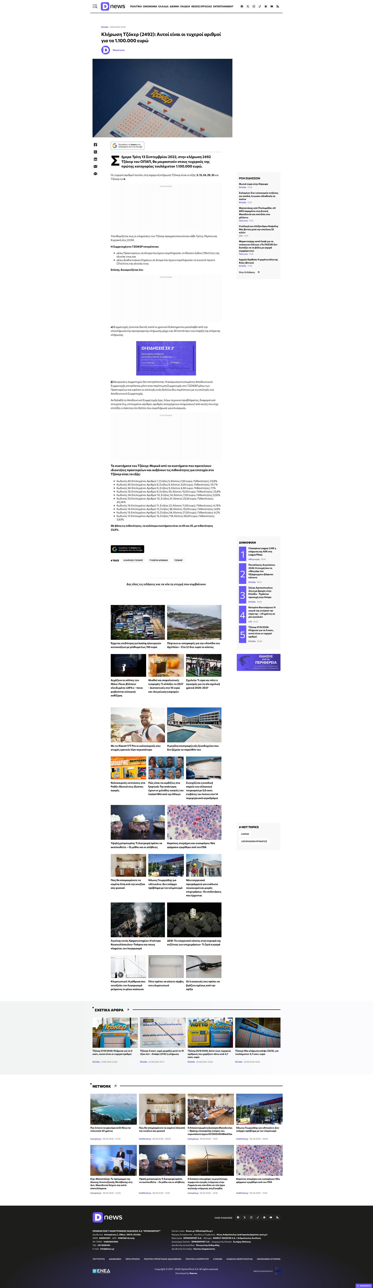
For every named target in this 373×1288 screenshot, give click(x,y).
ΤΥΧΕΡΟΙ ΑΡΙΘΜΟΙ (158, 560)
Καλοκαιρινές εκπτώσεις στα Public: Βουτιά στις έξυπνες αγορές (128, 786)
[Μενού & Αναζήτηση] (95, 6)
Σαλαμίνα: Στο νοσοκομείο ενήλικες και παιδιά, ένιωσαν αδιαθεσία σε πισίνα (258, 195)
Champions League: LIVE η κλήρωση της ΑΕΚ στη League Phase (262, 551)
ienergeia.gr (95, 1139)
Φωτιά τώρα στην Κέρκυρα (253, 184)
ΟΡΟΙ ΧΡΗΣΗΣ (133, 1259)
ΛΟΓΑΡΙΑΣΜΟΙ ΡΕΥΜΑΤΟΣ (254, 841)
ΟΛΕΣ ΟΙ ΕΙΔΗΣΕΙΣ (223, 1218)
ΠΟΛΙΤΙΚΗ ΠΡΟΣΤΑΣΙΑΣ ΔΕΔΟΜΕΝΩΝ (162, 1259)
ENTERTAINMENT (223, 6)
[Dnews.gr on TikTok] (259, 6)
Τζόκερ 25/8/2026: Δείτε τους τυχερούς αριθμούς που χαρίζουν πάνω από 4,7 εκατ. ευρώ (209, 1053)
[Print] (95, 174)
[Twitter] (95, 152)
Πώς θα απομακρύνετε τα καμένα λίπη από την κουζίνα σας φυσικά (128, 883)
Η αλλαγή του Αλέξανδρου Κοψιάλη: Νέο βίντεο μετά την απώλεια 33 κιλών (258, 229)
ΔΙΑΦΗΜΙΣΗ (115, 1259)
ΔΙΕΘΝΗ (174, 6)
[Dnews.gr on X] (248, 6)
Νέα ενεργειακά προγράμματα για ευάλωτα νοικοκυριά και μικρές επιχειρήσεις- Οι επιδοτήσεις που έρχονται (203, 887)
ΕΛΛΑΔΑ (163, 6)
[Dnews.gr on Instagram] (253, 6)
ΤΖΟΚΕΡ (178, 560)
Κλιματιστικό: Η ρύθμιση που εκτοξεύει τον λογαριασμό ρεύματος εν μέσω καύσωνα (128, 985)
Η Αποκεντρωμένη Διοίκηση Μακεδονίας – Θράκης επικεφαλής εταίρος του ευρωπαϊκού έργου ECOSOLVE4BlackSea (210, 1130)
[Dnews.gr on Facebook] (242, 6)
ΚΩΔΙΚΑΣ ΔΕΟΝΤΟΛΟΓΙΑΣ (240, 1259)
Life (241, 235)
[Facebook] (95, 145)
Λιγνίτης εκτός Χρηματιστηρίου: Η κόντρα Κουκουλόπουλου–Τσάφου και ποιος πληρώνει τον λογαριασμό (136, 944)
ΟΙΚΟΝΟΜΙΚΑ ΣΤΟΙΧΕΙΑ (268, 1259)
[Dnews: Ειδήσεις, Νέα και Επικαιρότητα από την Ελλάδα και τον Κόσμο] (113, 6)
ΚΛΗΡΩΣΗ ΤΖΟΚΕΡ (133, 560)
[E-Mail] (95, 166)
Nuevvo (193, 1273)
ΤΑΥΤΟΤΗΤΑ (99, 1259)
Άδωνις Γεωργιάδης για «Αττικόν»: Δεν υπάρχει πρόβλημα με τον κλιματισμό (165, 883)
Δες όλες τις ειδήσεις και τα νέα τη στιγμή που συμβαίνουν (166, 584)
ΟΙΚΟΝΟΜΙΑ (150, 6)
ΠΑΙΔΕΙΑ (185, 6)
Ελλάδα (105, 27)
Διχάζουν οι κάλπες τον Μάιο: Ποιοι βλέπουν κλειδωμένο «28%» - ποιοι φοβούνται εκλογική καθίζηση (127, 687)
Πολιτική (243, 220)
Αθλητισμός (254, 559)
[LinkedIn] (95, 159)
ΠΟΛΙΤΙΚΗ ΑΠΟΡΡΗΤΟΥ (197, 1259)
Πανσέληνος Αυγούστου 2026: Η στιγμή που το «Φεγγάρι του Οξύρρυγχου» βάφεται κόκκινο (261, 571)
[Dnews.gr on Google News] (265, 6)
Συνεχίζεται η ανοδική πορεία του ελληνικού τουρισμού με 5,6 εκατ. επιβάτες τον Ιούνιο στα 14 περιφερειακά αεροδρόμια (202, 790)
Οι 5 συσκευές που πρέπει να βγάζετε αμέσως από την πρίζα (203, 985)
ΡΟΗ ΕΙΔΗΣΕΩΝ (249, 178)
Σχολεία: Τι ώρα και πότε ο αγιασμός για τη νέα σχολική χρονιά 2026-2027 (203, 683)
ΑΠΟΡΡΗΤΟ (365, 1286)
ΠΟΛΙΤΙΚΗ (136, 6)
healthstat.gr (145, 1139)
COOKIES (217, 1259)
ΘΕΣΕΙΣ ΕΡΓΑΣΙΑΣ (201, 6)
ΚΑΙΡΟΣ (245, 834)
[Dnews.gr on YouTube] (271, 6)
